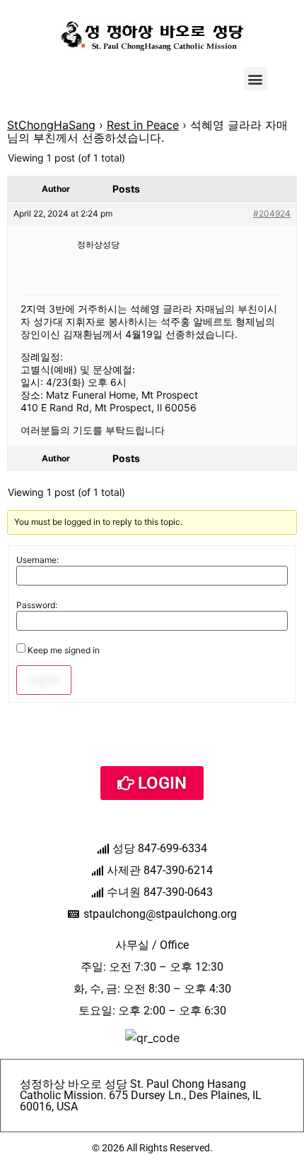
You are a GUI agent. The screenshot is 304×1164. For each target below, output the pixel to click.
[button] (255, 78)
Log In (43, 680)
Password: (36, 605)
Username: (37, 560)
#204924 (272, 213)
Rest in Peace (143, 125)
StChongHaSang (51, 125)
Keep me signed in (64, 650)
